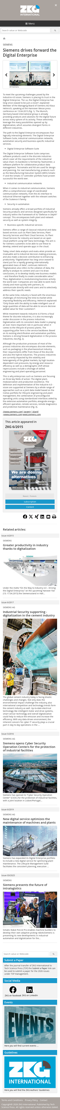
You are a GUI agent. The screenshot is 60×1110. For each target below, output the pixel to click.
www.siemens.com (32, 414)
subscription (30, 501)
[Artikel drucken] (54, 516)
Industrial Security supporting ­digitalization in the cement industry (29, 613)
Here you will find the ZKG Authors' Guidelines (27, 1090)
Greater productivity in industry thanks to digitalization (25, 547)
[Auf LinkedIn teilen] (42, 518)
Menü (31, 23)
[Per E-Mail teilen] (48, 516)
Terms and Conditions (12, 1100)
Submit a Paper (39, 968)
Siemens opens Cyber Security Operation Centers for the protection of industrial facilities (29, 746)
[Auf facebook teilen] (25, 518)
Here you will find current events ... (21, 1045)
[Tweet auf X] (31, 518)
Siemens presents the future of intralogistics (25, 886)
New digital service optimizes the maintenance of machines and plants (29, 820)
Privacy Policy (31, 1100)
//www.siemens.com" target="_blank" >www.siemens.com (21, 413)
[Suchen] (55, 30)
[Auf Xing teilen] (37, 518)
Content (30, 507)
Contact (43, 1100)
